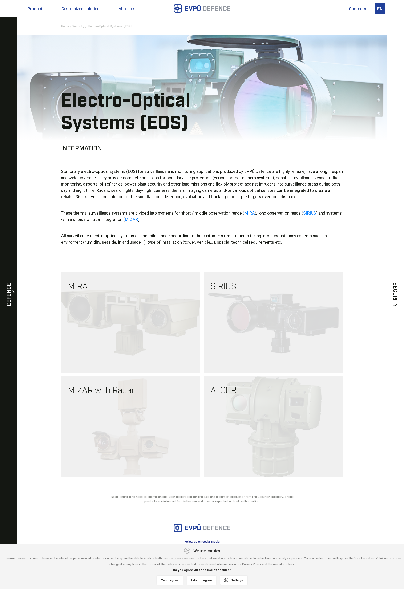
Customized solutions (81, 8)
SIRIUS (309, 213)
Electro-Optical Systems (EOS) (110, 26)
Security (78, 26)
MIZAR (131, 219)
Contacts (357, 8)
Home (65, 26)
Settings (237, 580)
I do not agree (201, 580)
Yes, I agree (170, 580)
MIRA (249, 213)
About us (126, 8)
